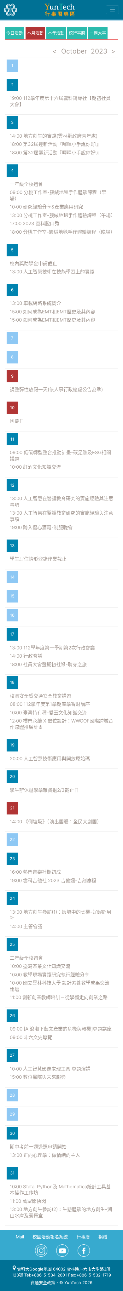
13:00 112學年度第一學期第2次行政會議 (52, 648)
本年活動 (56, 32)
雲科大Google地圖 (34, 1268)
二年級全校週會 (26, 958)
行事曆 (83, 1236)
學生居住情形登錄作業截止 (38, 559)
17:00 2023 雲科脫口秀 (34, 223)
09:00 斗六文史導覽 (31, 1037)
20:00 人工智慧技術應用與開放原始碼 (50, 759)
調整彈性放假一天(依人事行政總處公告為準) (56, 389)
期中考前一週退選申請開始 (38, 1147)
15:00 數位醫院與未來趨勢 (38, 1077)
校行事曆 (77, 32)
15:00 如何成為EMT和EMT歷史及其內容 (52, 312)
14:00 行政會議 (26, 656)
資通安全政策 (43, 1282)
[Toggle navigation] (112, 9)
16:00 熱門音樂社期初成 (35, 872)
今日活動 (14, 32)
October (74, 51)
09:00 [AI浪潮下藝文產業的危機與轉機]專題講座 (61, 1029)
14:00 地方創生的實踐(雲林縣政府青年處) (53, 136)
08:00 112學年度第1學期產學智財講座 (50, 704)
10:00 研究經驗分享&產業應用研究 (46, 207)
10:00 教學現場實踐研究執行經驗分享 (49, 975)
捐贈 (102, 1236)
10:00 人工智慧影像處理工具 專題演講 (50, 1069)
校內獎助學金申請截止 (33, 263)
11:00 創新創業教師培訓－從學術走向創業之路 (59, 997)
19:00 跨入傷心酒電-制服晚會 (41, 527)
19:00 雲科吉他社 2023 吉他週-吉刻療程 (53, 880)
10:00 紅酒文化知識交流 (35, 467)
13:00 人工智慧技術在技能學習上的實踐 (52, 272)
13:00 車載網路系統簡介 (35, 303)
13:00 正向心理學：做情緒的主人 (45, 1155)
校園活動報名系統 (50, 1236)
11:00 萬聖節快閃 (28, 1201)
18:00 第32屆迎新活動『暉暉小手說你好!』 (55, 144)
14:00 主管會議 (26, 926)
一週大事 (98, 32)
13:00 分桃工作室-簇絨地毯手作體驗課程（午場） (62, 215)
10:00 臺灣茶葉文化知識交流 (40, 966)
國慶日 (17, 421)
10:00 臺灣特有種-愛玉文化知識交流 (48, 713)
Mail (20, 1236)
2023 (99, 51)
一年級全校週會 (26, 184)
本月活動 (35, 32)
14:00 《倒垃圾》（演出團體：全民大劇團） (56, 822)
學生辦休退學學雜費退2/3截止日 (44, 790)
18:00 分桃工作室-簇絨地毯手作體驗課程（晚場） (62, 232)
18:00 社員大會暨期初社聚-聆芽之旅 (48, 664)
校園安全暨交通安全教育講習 (40, 696)
